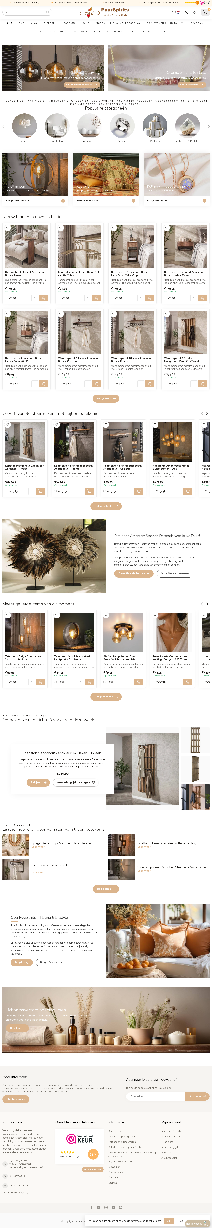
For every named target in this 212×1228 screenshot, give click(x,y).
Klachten (113, 1177)
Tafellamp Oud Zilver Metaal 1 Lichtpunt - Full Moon (73, 658)
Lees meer (38, 846)
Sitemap (112, 1182)
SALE (86, 23)
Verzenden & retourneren (122, 1142)
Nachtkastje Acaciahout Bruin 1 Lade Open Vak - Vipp (130, 274)
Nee (181, 1221)
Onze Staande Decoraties (134, 573)
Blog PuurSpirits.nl (158, 32)
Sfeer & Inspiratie (107, 32)
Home (8, 23)
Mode (100, 23)
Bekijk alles (104, 398)
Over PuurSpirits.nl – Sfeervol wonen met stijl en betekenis (132, 1154)
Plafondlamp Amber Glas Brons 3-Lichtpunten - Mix (119, 658)
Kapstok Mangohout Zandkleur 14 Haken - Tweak (24, 467)
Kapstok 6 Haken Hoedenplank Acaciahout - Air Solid (122, 467)
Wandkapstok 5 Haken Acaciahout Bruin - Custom (79, 360)
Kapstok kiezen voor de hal (49, 865)
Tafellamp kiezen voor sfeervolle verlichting (166, 843)
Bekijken (36, 782)
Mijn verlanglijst (169, 1147)
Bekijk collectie (104, 506)
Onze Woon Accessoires (175, 573)
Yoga (84, 32)
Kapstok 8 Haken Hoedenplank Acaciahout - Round (73, 467)
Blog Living (21, 962)
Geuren (196, 23)
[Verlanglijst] (194, 12)
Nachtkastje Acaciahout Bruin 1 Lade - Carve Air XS (24, 360)
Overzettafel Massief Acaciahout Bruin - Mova (25, 274)
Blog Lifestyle (48, 962)
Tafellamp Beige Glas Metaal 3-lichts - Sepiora (23, 658)
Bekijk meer (90, 1169)
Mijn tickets (167, 1142)
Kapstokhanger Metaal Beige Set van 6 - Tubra (78, 274)
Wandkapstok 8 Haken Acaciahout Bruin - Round (132, 360)
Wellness (46, 32)
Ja (168, 1221)
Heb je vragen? (194, 1223)
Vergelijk (13, 298)
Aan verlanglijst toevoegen (73, 782)
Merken (133, 32)
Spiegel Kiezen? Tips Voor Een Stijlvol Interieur (62, 843)
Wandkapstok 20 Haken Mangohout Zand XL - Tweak (181, 360)
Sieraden (50, 23)
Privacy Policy (115, 1172)
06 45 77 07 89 (17, 1176)
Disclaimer (114, 1166)
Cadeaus (70, 23)
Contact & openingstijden (122, 1136)
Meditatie (67, 32)
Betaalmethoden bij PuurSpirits (124, 1147)
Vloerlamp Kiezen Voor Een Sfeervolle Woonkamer (172, 867)
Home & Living (27, 23)
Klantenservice (16, 1099)
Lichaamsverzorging (125, 23)
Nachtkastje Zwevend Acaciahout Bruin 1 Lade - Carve (184, 274)
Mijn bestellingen (170, 1136)
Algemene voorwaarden (121, 1161)
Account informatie (171, 1131)
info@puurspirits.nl (19, 1185)
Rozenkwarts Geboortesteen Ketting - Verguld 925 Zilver (170, 658)
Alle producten (169, 1158)
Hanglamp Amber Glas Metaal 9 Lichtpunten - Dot (171, 467)
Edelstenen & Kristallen (165, 23)
